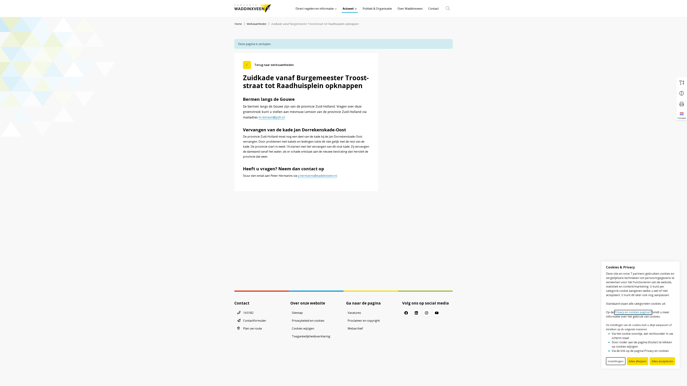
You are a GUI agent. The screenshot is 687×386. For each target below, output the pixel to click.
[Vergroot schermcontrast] (681, 93)
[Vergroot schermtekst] (681, 82)
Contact (433, 9)
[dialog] (640, 315)
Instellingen (615, 361)
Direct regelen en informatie (315, 9)
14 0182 (248, 313)
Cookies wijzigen (303, 328)
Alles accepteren (662, 361)
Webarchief (355, 328)
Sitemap (297, 313)
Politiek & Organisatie (377, 9)
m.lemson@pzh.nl (272, 117)
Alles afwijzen (637, 361)
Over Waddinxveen (410, 9)
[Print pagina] (681, 104)
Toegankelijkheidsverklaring (311, 336)
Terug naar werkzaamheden (274, 65)
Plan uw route (252, 328)
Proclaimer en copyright (364, 321)
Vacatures (354, 313)
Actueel (348, 9)
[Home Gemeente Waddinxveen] (252, 8)
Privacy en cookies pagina (632, 312)
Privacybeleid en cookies (308, 321)
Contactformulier (254, 321)
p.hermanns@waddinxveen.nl (317, 176)
